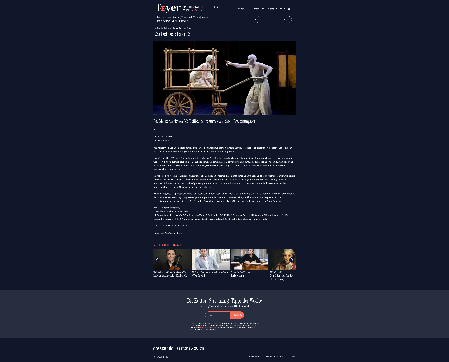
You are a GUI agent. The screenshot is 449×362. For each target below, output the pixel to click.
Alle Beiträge (270, 356)
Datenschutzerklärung (206, 327)
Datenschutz (281, 356)
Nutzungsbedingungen (256, 356)
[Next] (291, 259)
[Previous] (157, 259)
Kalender (239, 8)
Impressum (292, 356)
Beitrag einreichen (276, 8)
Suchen (287, 19)
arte (155, 129)
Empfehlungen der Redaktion (167, 245)
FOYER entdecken (255, 8)
